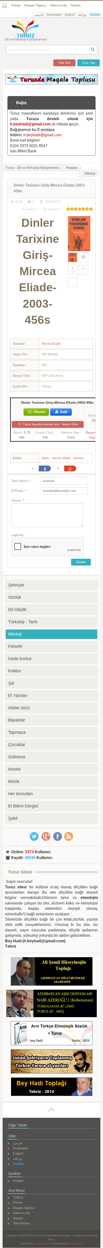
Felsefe (15, 646)
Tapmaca (17, 732)
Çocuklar (16, 744)
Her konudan (20, 793)
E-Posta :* (18, 491)
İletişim (76, 5)
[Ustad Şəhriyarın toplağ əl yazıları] (51, 1062)
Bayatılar (16, 720)
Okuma (38, 412)
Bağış (21, 103)
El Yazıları (18, 695)
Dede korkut (19, 658)
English (70, 14)
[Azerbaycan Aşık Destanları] (51, 1004)
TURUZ (18, 1197)
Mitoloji (90, 173)
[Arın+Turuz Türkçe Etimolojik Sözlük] (51, 1034)
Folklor (14, 671)
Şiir (11, 683)
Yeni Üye (64, 63)
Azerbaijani (54, 14)
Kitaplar (72, 167)
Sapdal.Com (42, 1243)
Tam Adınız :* (21, 481)
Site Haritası (21, 1223)
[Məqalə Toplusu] (51, 83)
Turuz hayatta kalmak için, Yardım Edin (50, 424)
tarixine (78, 458)
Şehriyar (16, 585)
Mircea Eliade (52, 343)
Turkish (95, 14)
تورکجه (82, 14)
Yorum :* (17, 500)
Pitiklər (16, 5)
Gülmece (16, 756)
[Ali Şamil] (51, 972)
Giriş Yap (88, 63)
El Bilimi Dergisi (23, 806)
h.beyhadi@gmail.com (30, 124)
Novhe (14, 769)
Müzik (13, 781)
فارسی (39, 14)
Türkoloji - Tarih (23, 621)
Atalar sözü (19, 707)
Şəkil (12, 818)
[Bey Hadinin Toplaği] (51, 1088)
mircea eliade (61, 458)
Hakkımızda (58, 5)
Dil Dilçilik (17, 609)
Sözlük (14, 597)
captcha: (17, 535)
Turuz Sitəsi (20, 872)
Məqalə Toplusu (35, 5)
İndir (63, 412)
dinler (46, 458)
